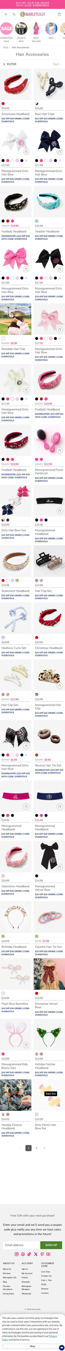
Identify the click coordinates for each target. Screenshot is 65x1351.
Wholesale (26, 1294)
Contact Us (46, 1276)
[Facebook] (23, 1254)
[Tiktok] (29, 1254)
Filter (11, 64)
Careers (45, 1293)
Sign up (51, 1245)
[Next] (44, 1148)
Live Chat (45, 1272)
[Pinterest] (42, 1254)
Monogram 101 (9, 1278)
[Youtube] (48, 1254)
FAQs (43, 1284)
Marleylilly (36, 1309)
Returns (44, 1289)
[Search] (14, 14)
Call (43, 1280)
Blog (5, 1282)
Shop (5, 47)
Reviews (7, 1273)
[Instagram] (16, 1254)
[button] (57, 64)
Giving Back (8, 1294)
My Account (27, 1273)
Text (50, 1280)
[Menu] (5, 14)
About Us (7, 1269)
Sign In (25, 1269)
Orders (25, 1278)
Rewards (26, 1282)
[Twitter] (36, 1254)
